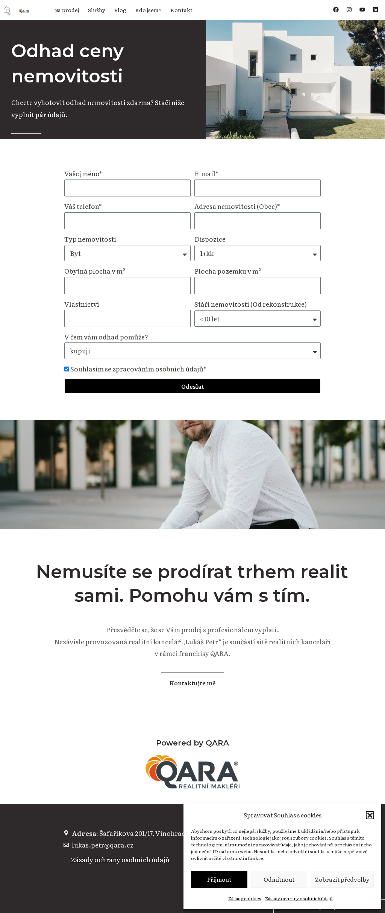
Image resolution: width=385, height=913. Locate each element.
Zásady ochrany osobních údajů (299, 898)
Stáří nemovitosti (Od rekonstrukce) (250, 304)
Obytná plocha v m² (94, 270)
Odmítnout (279, 879)
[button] (370, 815)
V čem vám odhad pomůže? (106, 336)
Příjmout (219, 879)
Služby (96, 10)
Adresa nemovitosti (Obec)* (237, 206)
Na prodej (66, 10)
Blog (120, 10)
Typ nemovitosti (90, 238)
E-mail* (206, 173)
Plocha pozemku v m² (227, 270)
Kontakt (181, 10)
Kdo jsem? (148, 10)
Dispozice (210, 238)
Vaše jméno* (83, 173)
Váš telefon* (83, 206)
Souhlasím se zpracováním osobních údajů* (138, 368)
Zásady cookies (244, 898)
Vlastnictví (81, 304)
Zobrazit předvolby (342, 879)
